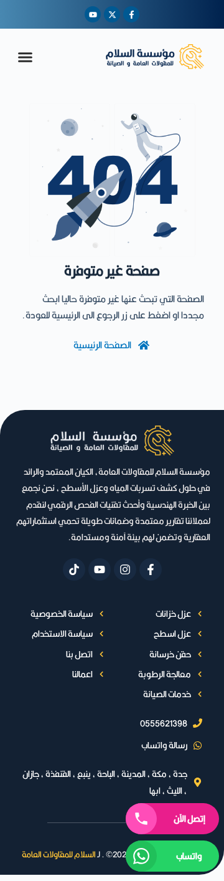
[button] (25, 57)
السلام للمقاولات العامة (59, 854)
